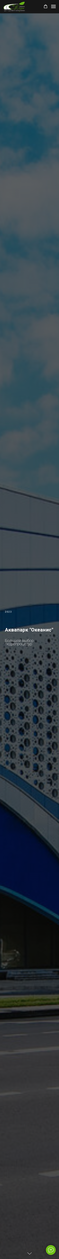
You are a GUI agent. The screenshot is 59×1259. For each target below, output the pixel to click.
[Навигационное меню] (53, 6)
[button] (46, 6)
